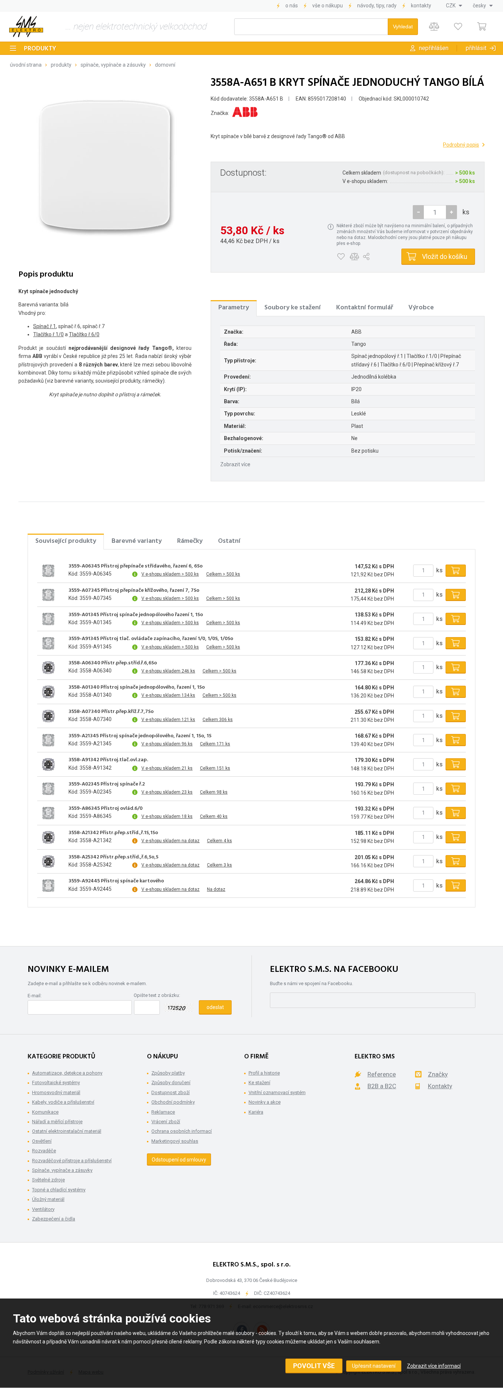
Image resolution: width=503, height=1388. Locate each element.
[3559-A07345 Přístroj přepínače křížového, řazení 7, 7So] (48, 595)
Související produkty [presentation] (65, 541)
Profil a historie (264, 1073)
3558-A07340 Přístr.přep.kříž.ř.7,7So (111, 712)
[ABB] (245, 113)
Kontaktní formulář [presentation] (364, 307)
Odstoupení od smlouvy (179, 1160)
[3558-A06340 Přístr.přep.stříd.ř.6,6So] (48, 667)
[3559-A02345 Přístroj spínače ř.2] (48, 789)
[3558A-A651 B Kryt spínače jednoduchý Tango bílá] (104, 165)
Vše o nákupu (327, 5)
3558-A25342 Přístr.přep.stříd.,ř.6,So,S (113, 857)
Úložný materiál (48, 1199)
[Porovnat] (434, 26)
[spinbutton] (435, 212)
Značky (438, 1074)
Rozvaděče (44, 1150)
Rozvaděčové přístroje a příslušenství (72, 1160)
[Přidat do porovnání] (354, 256)
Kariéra (256, 1112)
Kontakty (421, 5)
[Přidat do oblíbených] (341, 256)
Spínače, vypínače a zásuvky (113, 65)
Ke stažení (259, 1082)
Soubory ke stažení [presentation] (292, 307)
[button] (451, 212)
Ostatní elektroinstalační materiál (66, 1131)
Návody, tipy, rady (377, 5)
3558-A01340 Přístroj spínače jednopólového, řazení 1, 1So (136, 687)
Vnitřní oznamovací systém (277, 1092)
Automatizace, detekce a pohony (67, 1073)
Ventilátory (43, 1209)
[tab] (234, 308)
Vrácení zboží (165, 1121)
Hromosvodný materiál (56, 1092)
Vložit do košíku (444, 256)
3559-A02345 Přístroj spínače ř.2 (106, 784)
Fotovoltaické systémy (56, 1082)
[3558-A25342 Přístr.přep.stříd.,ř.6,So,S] (48, 861)
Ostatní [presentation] (229, 541)
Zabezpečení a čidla (53, 1219)
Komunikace (45, 1112)
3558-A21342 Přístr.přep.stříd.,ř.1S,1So (113, 833)
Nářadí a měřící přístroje (57, 1121)
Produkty (40, 48)
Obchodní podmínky (173, 1102)
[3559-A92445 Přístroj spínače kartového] (48, 886)
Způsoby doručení (170, 1082)
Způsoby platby (168, 1073)
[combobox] (454, 5)
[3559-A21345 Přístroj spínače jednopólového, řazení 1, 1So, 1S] (48, 740)
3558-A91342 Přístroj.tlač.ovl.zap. (108, 760)
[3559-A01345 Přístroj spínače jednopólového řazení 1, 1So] (48, 619)
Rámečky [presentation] (190, 541)
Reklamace (163, 1112)
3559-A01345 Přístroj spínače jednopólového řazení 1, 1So (135, 615)
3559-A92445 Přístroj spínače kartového (116, 881)
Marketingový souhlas (174, 1141)
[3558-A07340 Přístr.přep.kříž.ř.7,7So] (48, 716)
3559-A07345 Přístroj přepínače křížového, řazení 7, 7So (133, 590)
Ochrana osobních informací (181, 1131)
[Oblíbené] (458, 26)
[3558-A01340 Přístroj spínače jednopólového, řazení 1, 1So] (48, 692)
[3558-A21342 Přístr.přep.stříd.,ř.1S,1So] (48, 837)
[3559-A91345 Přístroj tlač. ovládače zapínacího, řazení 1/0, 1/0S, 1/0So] (48, 643)
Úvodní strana (26, 65)
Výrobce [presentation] (421, 307)
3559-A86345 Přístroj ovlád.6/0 (105, 808)
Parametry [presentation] (233, 307)
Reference (381, 1074)
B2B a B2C (381, 1086)
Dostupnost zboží (170, 1092)
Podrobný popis (461, 145)
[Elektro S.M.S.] (26, 26)
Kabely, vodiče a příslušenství (63, 1102)
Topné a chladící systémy (58, 1189)
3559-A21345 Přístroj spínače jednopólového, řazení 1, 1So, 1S (139, 736)
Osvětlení (42, 1141)
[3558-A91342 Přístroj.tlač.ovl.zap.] (48, 764)
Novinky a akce (265, 1102)
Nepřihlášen (434, 48)
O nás (291, 5)
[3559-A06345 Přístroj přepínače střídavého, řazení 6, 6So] (48, 570)
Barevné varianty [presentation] (137, 541)
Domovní (165, 65)
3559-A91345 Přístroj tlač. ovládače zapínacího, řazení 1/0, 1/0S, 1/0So (150, 639)
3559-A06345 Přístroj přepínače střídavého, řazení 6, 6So (135, 566)
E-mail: (35, 995)
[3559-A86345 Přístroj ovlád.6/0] (48, 813)
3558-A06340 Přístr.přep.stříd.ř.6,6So (112, 663)
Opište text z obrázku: (157, 995)
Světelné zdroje (48, 1180)
